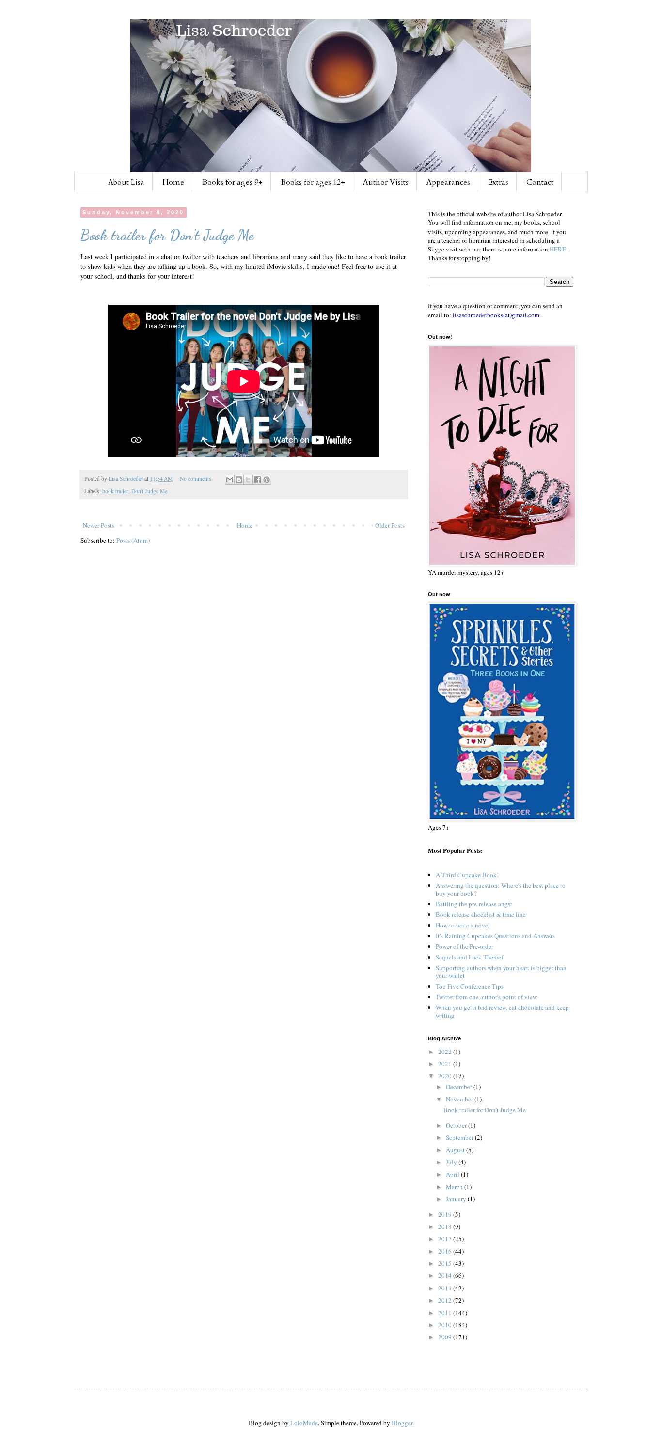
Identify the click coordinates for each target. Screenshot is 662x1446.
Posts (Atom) (133, 540)
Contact (539, 182)
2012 (445, 1300)
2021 (445, 1063)
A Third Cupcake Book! (467, 874)
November (460, 1099)
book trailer (115, 491)
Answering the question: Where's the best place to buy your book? (501, 889)
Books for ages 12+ (313, 182)
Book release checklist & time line (481, 914)
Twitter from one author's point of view (486, 996)
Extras (498, 182)
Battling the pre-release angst (474, 903)
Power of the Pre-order (464, 946)
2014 (445, 1275)
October (457, 1125)
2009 (445, 1337)
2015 (445, 1263)
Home (173, 182)
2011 (445, 1312)
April (453, 1174)
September (460, 1137)
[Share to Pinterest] (266, 480)
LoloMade (304, 1422)
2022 (445, 1051)
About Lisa (126, 182)
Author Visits (386, 182)
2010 (445, 1324)
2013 (445, 1288)
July (452, 1162)
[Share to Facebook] (257, 480)
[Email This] (230, 480)
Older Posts (390, 525)
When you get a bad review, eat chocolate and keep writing (502, 1011)
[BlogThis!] (239, 480)
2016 (445, 1251)
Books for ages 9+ (232, 182)
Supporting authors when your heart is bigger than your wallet (501, 971)
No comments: (197, 478)
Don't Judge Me (149, 491)
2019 (445, 1214)
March (455, 1186)
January (457, 1199)
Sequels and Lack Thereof (470, 957)
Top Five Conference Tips (470, 986)
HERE (558, 249)
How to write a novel (463, 925)
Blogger (402, 1422)
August (456, 1150)
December (459, 1087)
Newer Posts (98, 525)
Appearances (448, 182)
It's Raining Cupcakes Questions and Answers (495, 935)
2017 (445, 1238)
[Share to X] (248, 480)
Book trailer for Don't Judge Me (167, 235)
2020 (445, 1075)
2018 (445, 1226)
